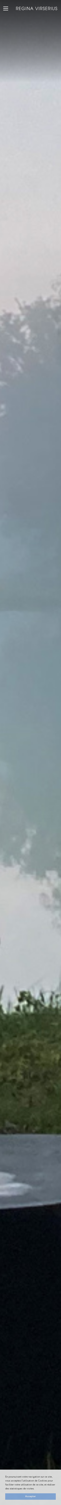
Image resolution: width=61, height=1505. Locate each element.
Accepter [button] (30, 1496)
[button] (35, 1488)
